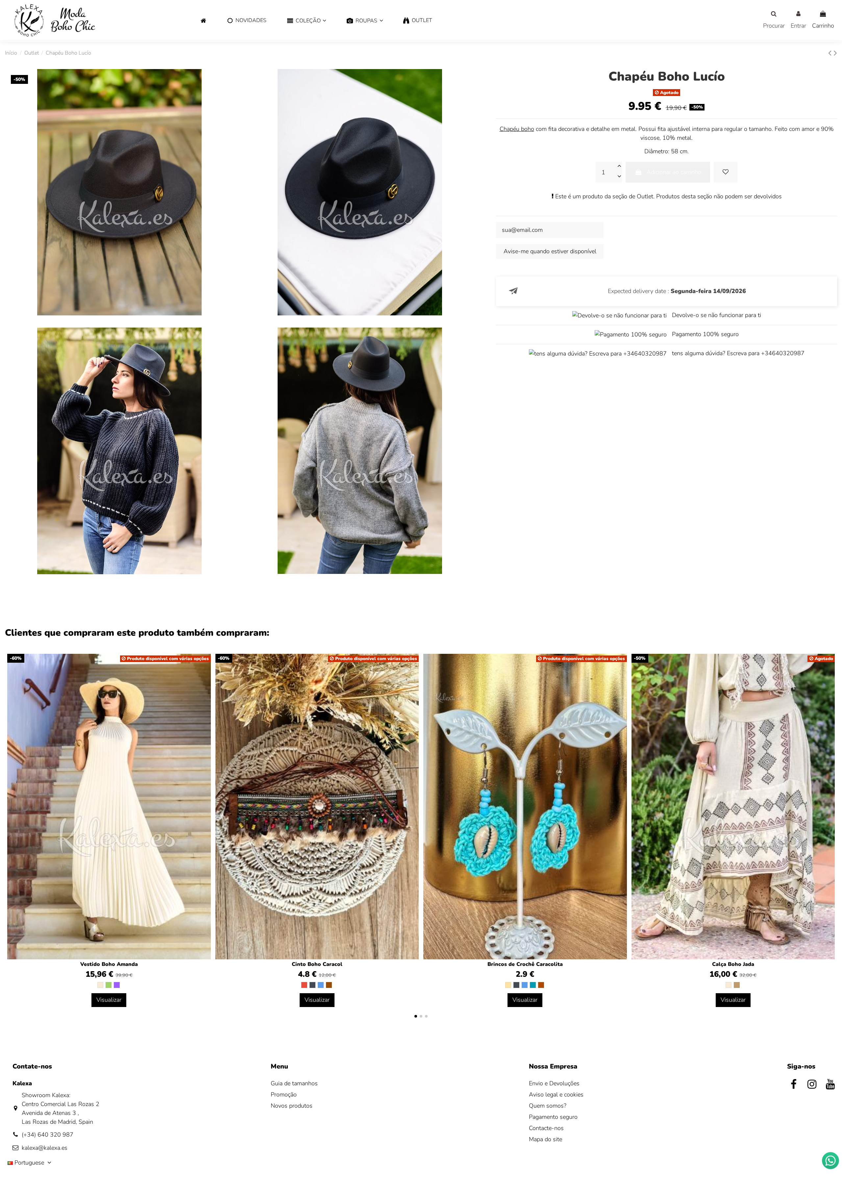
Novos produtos (291, 1106)
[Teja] (541, 985)
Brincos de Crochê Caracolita (525, 964)
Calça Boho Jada (733, 964)
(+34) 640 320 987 (47, 1135)
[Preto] (312, 985)
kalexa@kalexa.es (44, 1148)
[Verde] (108, 985)
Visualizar (108, 1000)
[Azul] (321, 985)
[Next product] (835, 53)
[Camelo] (737, 985)
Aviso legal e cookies (556, 1094)
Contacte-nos (546, 1128)
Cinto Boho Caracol (317, 964)
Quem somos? (547, 1106)
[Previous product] (831, 53)
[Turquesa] (533, 985)
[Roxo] (117, 985)
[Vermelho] (304, 985)
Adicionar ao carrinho (674, 172)
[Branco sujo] (100, 985)
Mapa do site (545, 1139)
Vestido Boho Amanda (109, 964)
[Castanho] (329, 985)
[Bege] (508, 985)
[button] (306, 21)
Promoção (284, 1094)
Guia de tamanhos (294, 1083)
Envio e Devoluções (554, 1083)
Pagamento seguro (553, 1117)
